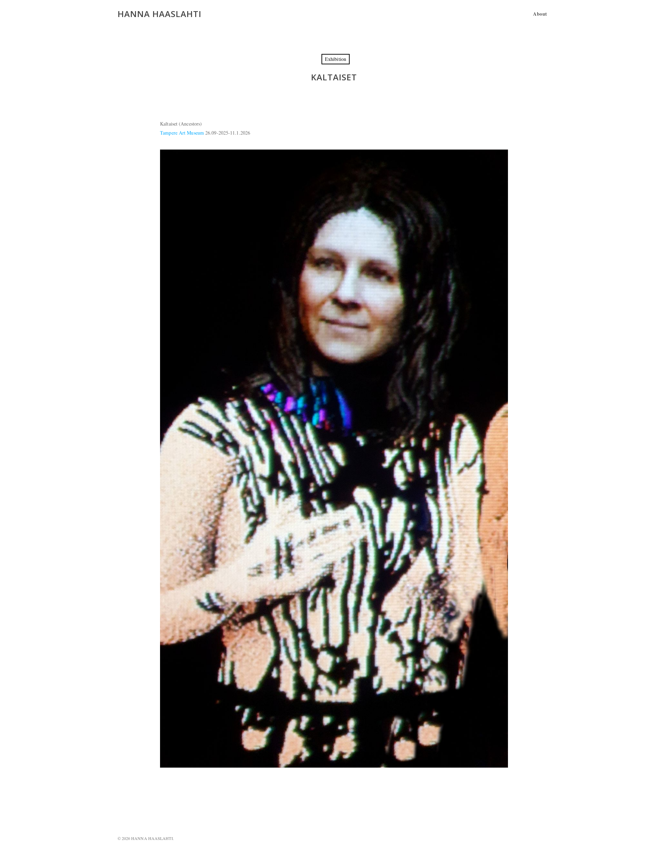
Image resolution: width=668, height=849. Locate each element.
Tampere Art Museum (182, 132)
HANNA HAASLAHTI (159, 14)
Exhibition (335, 59)
